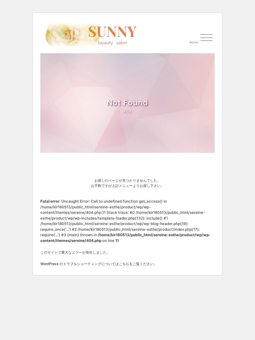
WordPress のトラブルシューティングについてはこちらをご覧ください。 (98, 264)
